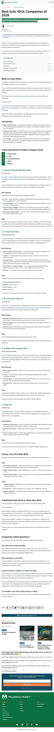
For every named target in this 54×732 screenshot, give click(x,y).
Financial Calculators (7, 717)
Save (4, 708)
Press (21, 708)
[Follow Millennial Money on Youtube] (37, 724)
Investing (8, 7)
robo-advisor (28, 209)
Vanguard (9, 163)
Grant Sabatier (10, 26)
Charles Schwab (11, 154)
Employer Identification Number (28, 96)
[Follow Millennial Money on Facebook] (31, 724)
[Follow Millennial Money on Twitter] (17, 724)
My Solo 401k (5, 305)
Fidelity (9, 161)
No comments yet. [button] (27, 615)
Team (21, 706)
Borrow (4, 711)
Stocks (39, 643)
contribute (6, 106)
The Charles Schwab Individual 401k (11, 177)
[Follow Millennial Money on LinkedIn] (22, 724)
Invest (4, 706)
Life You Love (6, 713)
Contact (22, 711)
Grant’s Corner (6, 715)
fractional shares (14, 205)
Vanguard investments (13, 411)
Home (3, 7)
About (21, 704)
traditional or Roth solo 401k (20, 574)
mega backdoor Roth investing (31, 307)
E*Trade (9, 156)
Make (4, 704)
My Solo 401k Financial (13, 159)
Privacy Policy (41, 704)
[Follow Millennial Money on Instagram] (27, 724)
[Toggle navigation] (52, 2)
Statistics (5, 719)
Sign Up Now (27, 685)
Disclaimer (40, 706)
